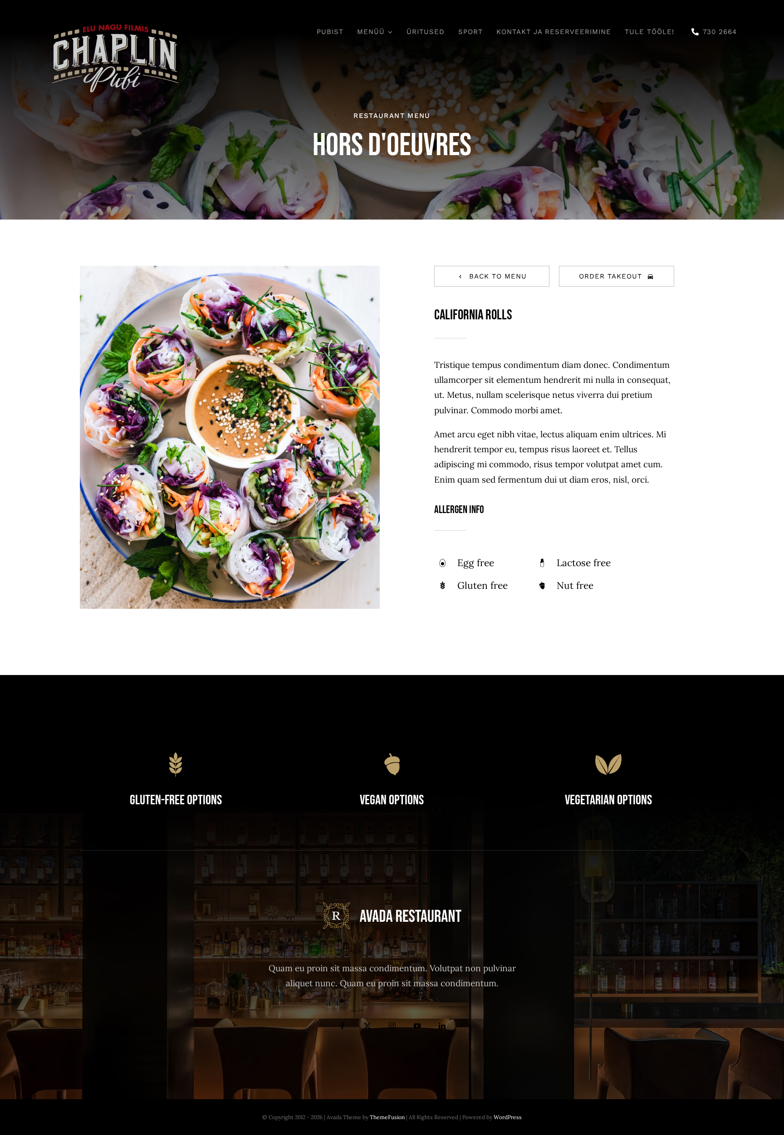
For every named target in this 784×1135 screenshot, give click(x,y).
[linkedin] (442, 1026)
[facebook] (342, 1026)
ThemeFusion (387, 1117)
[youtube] (417, 1026)
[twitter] (367, 1026)
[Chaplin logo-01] (115, 22)
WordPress (508, 1117)
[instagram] (392, 1026)
